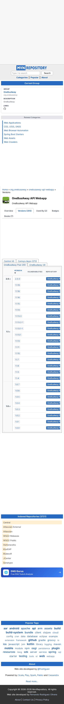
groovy (51, 640)
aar (6, 628)
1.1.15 (17, 303)
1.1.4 (17, 378)
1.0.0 (17, 428)
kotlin (31, 644)
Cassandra (53, 675)
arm (40, 628)
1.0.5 (17, 397)
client (38, 632)
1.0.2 (17, 415)
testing (23, 656)
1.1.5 (17, 372)
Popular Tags (32, 623)
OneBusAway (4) (37, 265)
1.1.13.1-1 (19, 328)
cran (17, 636)
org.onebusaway (18, 189)
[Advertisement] (32, 32)
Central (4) (9, 261)
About (44, 77)
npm (27, 648)
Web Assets (9, 138)
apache (26, 628)
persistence (44, 648)
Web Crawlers (10, 142)
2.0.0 (17, 279)
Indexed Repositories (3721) (32, 516)
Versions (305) (25, 211)
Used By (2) (41, 211)
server (34, 651)
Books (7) (8, 216)
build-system (15, 632)
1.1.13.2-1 (19, 322)
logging (48, 644)
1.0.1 (17, 421)
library (39, 644)
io (58, 640)
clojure (47, 632)
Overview (8, 211)
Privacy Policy (42, 699)
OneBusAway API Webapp (29, 198)
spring (53, 651)
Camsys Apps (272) (27, 261)
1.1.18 (17, 291)
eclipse (43, 636)
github (32, 640)
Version (18, 270)
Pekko (40, 675)
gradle (42, 640)
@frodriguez (44, 669)
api (34, 628)
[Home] (32, 69)
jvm (23, 644)
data (23, 636)
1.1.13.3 (18, 316)
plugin (56, 648)
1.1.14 (17, 310)
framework (21, 640)
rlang (20, 652)
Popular (35, 77)
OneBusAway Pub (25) (15, 265)
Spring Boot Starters (14, 134)
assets (48, 628)
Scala (21, 675)
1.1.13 (17, 341)
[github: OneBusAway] (5, 109)
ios (5, 644)
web (42, 656)
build (57, 628)
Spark (33, 675)
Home (5, 189)
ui (37, 656)
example (53, 636)
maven (57, 644)
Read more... (32, 681)
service (43, 652)
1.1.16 (17, 297)
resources (9, 651)
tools (31, 656)
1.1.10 (17, 353)
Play (27, 675)
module (19, 648)
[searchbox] (25, 73)
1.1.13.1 (18, 335)
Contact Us (28, 699)
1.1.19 (17, 285)
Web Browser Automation (16, 130)
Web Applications (12, 122)
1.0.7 (17, 384)
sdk (26, 651)
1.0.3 (17, 409)
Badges (55, 211)
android (14, 628)
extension (10, 640)
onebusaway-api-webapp (41, 189)
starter (13, 656)
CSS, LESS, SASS (12, 126)
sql (59, 652)
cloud (55, 632)
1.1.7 (17, 359)
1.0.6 (17, 390)
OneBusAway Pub (54, 279)
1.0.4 (17, 403)
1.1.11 (17, 347)
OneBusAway (10, 92)
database (32, 636)
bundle (29, 632)
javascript (14, 644)
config (10, 636)
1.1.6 (17, 366)
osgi (34, 648)
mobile (9, 648)
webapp (51, 656)
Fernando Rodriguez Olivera (43, 694)
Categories (22, 77)
